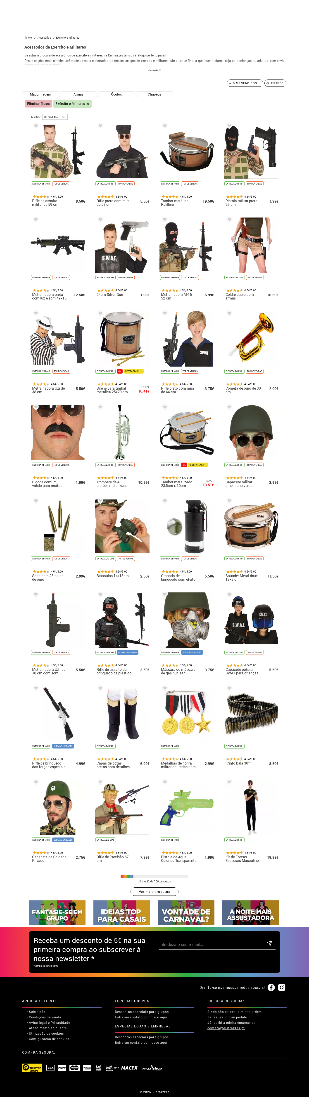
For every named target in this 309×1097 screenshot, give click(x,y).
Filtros (277, 83)
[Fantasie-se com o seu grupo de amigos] (57, 924)
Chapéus (155, 94)
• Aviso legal (37, 1022)
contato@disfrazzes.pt (226, 1028)
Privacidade (60, 1022)
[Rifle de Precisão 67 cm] (99, 783)
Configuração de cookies (49, 1039)
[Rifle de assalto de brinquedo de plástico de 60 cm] (99, 595)
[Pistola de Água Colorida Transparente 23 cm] (164, 783)
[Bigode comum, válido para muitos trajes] (35, 408)
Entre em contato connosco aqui (141, 1017)
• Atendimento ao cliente (47, 1028)
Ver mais (153, 70)
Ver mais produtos (154, 891)
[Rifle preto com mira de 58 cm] (99, 127)
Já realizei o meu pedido (227, 1017)
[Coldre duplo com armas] (228, 220)
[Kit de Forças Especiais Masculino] (228, 783)
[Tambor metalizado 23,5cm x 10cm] (164, 408)
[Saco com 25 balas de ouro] (35, 501)
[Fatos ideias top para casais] (121, 924)
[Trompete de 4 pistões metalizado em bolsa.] (99, 408)
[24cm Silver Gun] (99, 220)
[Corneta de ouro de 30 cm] (228, 314)
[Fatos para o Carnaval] (186, 924)
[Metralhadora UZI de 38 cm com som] (35, 595)
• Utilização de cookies (45, 1033)
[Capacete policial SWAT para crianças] (228, 595)
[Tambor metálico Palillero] (164, 127)
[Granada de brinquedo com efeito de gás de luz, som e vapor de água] (164, 501)
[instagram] (281, 987)
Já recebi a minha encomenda (231, 1022)
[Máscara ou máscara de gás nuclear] (164, 595)
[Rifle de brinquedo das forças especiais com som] (35, 689)
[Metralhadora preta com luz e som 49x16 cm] (35, 220)
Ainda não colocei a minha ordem (234, 1012)
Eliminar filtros (38, 103)
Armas (78, 94)
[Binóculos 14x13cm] (99, 501)
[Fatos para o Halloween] (250, 924)
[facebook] (271, 987)
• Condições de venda (44, 1017)
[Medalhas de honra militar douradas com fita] (164, 689)
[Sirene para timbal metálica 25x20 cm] (99, 314)
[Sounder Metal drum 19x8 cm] (228, 501)
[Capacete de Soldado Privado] (35, 783)
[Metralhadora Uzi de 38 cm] (35, 314)
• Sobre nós (36, 1012)
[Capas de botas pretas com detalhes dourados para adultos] (99, 689)
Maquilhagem (40, 94)
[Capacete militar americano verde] (228, 408)
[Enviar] (269, 943)
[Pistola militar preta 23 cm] (228, 127)
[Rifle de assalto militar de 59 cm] (35, 127)
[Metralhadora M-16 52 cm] (164, 220)
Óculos (116, 94)
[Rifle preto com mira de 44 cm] (164, 314)
